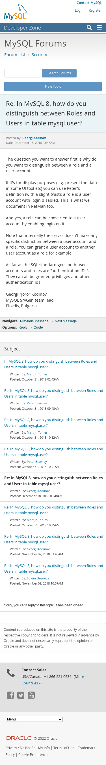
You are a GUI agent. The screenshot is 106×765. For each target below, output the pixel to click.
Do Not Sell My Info (35, 748)
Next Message (66, 321)
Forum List (14, 54)
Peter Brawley (37, 403)
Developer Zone (22, 27)
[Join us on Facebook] (10, 697)
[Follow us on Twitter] (20, 697)
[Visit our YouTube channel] (31, 697)
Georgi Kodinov (38, 491)
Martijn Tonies (37, 374)
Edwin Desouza (38, 578)
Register (95, 10)
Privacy (11, 748)
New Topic (53, 86)
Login (79, 10)
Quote (38, 327)
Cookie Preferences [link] (33, 755)
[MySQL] (16, 11)
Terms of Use (63, 748)
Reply (22, 327)
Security (39, 54)
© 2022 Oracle (45, 738)
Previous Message (34, 321)
